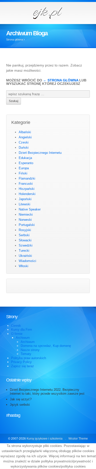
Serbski (24, 235)
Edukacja (25, 158)
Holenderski (27, 194)
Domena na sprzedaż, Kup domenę (46, 346)
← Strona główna (60, 80)
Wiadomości (27, 261)
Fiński (23, 173)
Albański (25, 132)
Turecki (24, 250)
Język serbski (20, 404)
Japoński (25, 199)
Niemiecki (26, 214)
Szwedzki (25, 245)
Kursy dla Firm (21, 329)
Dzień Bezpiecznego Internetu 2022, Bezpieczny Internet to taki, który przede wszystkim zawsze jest (47, 392)
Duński (24, 147)
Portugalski (27, 225)
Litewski (24, 204)
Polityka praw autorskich (28, 358)
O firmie (16, 334)
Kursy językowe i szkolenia (44, 438)
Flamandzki (27, 178)
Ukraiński (25, 256)
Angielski (25, 137)
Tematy (26, 354)
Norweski (25, 219)
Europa (24, 168)
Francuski (26, 183)
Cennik (16, 325)
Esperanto (26, 163)
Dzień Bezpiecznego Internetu (40, 153)
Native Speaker (30, 209)
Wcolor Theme (78, 438)
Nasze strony (30, 350)
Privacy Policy (21, 362)
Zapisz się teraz (22, 366)
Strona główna (14, 39)
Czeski (24, 142)
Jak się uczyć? (21, 399)
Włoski (23, 266)
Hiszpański (26, 189)
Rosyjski (25, 230)
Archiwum (23, 337)
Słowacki (25, 240)
